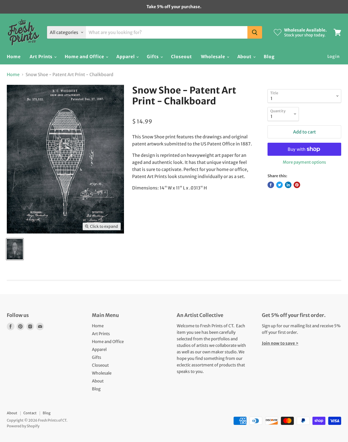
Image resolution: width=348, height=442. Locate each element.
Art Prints (42, 56)
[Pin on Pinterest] (297, 185)
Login (333, 56)
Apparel (126, 56)
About (245, 56)
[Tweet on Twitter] (279, 185)
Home (14, 56)
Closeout (181, 56)
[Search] (254, 32)
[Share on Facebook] (271, 185)
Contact (30, 413)
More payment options (304, 162)
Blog (269, 56)
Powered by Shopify (23, 426)
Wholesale (213, 56)
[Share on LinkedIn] (288, 185)
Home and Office (85, 56)
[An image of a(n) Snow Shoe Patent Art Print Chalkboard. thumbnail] (14, 249)
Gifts (153, 56)
